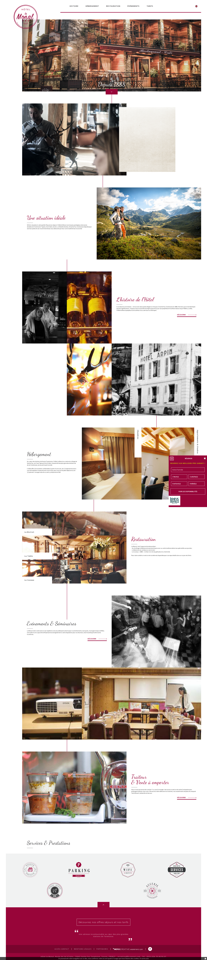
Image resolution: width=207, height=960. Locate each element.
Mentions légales (83, 949)
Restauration (113, 6)
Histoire (74, 6)
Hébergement (92, 6)
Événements (133, 6)
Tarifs (150, 6)
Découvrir (181, 315)
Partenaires (102, 949)
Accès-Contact (62, 949)
